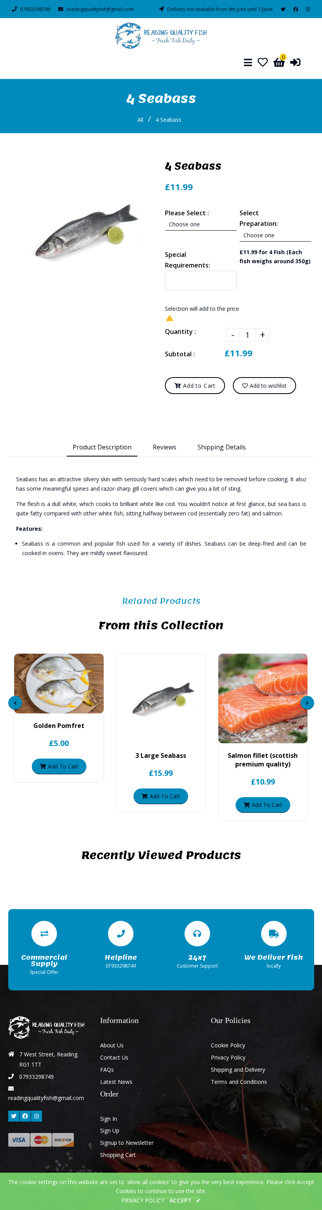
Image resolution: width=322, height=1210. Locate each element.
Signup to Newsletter (127, 1142)
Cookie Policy (228, 1045)
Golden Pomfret (58, 725)
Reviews (164, 447)
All (140, 119)
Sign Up (109, 1130)
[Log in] (295, 62)
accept (185, 1200)
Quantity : (180, 331)
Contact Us (114, 1057)
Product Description (102, 447)
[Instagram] (308, 9)
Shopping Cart (118, 1155)
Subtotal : (180, 354)
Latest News (116, 1081)
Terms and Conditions (239, 1081)
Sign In (108, 1118)
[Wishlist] (263, 62)
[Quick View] (52, 705)
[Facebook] (295, 9)
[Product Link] (65, 705)
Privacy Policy (228, 1057)
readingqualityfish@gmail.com (100, 9)
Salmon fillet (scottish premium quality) (263, 759)
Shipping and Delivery (238, 1069)
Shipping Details (222, 447)
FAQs (107, 1069)
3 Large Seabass (160, 755)
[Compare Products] (39, 705)
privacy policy (142, 1200)
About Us (112, 1045)
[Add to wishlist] (79, 705)
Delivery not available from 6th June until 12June (220, 9)
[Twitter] (283, 9)
